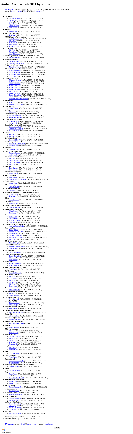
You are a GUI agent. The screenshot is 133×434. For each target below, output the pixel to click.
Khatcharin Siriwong (16, 117)
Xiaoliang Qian (14, 391)
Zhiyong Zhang (14, 316)
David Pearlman (14, 89)
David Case (13, 381)
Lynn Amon (13, 24)
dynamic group (14, 363)
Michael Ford (13, 333)
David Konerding (15, 95)
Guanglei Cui (13, 190)
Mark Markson (14, 108)
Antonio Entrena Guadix (17, 63)
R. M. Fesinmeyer (15, 71)
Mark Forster (13, 211)
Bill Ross (12, 41)
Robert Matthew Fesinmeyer (18, 99)
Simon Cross (13, 194)
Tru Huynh (12, 76)
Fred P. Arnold (14, 265)
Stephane (12, 222)
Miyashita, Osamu (15, 67)
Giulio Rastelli (14, 295)
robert (11, 22)
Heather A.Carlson (15, 320)
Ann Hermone (14, 200)
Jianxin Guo (13, 42)
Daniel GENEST (14, 140)
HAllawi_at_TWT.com (16, 378)
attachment (39, 11)
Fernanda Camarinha (16, 104)
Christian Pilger (14, 26)
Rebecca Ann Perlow (16, 312)
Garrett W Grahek (15, 273)
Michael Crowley (15, 336)
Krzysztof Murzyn (15, 413)
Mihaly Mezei (13, 230)
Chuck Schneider (14, 162)
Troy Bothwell (14, 187)
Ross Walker (13, 44)
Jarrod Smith (13, 86)
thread (13, 11)
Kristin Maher (13, 349)
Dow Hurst (13, 217)
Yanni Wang (13, 269)
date (25, 11)
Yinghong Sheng (14, 20)
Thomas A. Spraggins (16, 129)
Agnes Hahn (13, 183)
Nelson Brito (13, 218)
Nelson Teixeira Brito (16, 387)
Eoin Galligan (13, 168)
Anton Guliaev (14, 155)
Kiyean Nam (13, 203)
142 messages (9, 9)
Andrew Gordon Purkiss (17, 247)
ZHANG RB (13, 134)
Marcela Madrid (14, 207)
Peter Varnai (13, 308)
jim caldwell (13, 123)
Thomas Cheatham (15, 235)
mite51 (11, 97)
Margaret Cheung (15, 80)
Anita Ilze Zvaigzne (15, 39)
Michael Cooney (14, 303)
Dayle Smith (13, 286)
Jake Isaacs (12, 35)
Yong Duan (13, 52)
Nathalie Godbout (15, 72)
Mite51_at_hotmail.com (17, 144)
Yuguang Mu (13, 145)
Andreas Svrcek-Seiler (16, 226)
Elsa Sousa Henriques (16, 232)
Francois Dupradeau (15, 394)
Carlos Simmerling (15, 84)
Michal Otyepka (14, 18)
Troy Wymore (13, 278)
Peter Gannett (13, 174)
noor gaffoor (13, 27)
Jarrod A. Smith (14, 46)
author (20, 11)
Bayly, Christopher (15, 263)
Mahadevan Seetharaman (17, 179)
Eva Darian (13, 31)
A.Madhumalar (14, 121)
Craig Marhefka (14, 54)
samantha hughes (14, 220)
